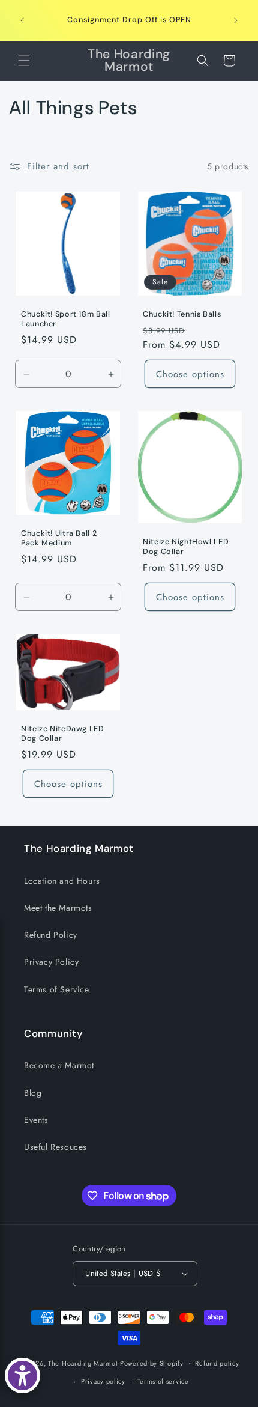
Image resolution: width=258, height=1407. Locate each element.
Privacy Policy (51, 962)
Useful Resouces (55, 1147)
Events (36, 1120)
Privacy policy (103, 1381)
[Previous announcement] (22, 20)
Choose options (190, 374)
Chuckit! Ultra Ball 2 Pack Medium (59, 538)
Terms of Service (56, 989)
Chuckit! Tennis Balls (182, 314)
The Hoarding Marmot (83, 1362)
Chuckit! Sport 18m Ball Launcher (65, 319)
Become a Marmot (59, 1065)
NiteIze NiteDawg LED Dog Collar (62, 733)
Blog (32, 1093)
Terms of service (163, 1381)
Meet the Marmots (58, 908)
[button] (24, 60)
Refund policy (217, 1363)
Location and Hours (62, 881)
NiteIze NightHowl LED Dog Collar (186, 546)
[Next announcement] (236, 20)
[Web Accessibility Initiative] (22, 1375)
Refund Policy (50, 935)
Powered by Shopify (152, 1362)
